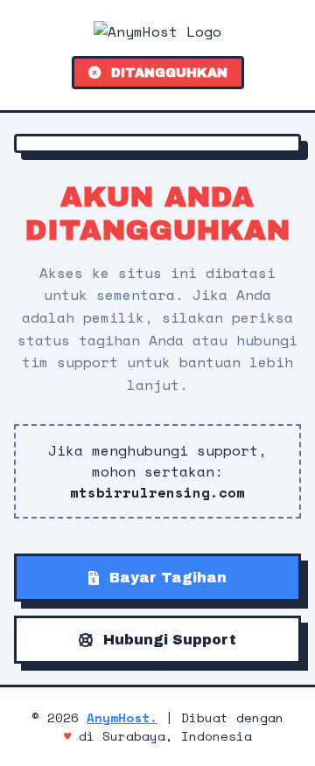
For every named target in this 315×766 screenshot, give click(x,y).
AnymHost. (122, 717)
